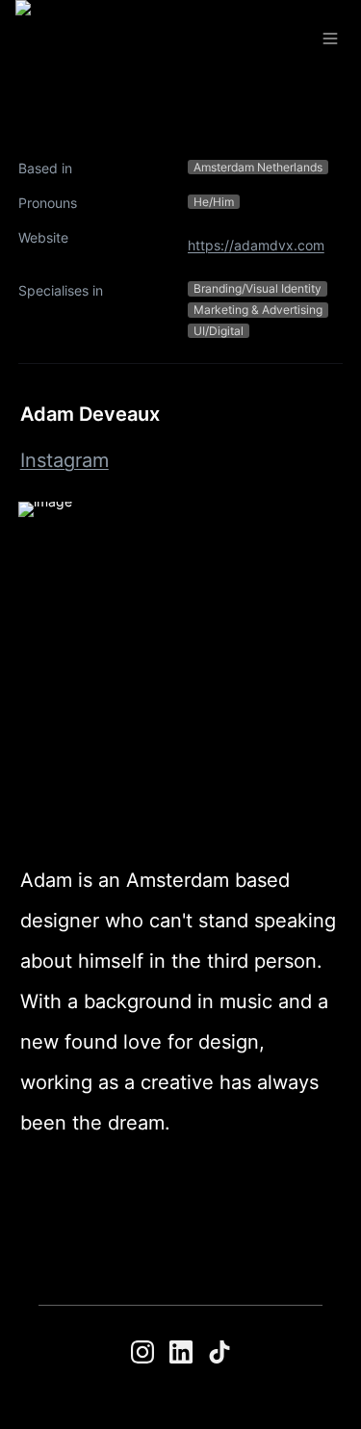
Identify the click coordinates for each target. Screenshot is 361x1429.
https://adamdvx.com (256, 245)
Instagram (64, 460)
